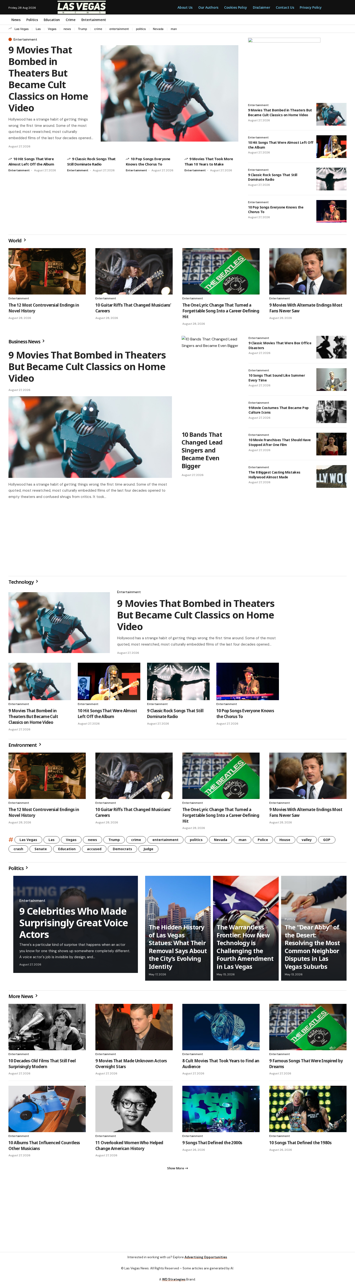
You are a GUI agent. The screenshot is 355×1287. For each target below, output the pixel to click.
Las (38, 29)
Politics (16, 870)
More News (21, 998)
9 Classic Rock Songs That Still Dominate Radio (272, 177)
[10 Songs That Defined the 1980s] (308, 1111)
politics (141, 29)
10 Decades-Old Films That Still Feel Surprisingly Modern (42, 1065)
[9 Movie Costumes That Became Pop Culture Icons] (331, 412)
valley (307, 841)
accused (94, 850)
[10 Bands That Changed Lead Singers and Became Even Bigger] (210, 382)
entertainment (119, 29)
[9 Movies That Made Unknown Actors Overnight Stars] (134, 1029)
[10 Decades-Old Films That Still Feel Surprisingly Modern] (47, 1029)
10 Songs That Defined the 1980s (300, 1144)
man (174, 29)
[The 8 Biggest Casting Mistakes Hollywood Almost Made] (331, 476)
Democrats (122, 850)
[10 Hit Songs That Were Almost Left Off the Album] (331, 146)
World (15, 240)
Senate (41, 850)
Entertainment (25, 39)
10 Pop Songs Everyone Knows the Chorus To (275, 209)
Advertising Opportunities (206, 1261)
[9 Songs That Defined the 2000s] (221, 1111)
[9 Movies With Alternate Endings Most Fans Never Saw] (308, 271)
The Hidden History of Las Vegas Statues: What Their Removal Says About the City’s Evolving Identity (178, 948)
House (284, 841)
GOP (326, 841)
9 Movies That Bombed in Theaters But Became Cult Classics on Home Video (48, 78)
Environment (23, 747)
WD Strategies (173, 1283)
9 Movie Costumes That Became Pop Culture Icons (278, 410)
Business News (24, 341)
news (67, 29)
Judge (148, 850)
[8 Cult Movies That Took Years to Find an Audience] (221, 1029)
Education (67, 850)
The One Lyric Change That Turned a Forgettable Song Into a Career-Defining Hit (220, 310)
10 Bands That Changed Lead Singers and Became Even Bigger (202, 450)
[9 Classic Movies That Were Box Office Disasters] (331, 347)
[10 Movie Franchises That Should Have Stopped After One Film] (331, 444)
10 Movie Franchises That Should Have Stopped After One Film (279, 442)
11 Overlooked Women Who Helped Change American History (129, 1147)
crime (98, 29)
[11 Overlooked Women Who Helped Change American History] (134, 1111)
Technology (21, 584)
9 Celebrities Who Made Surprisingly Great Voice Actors (73, 924)
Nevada (158, 29)
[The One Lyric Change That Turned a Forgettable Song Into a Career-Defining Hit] (221, 271)
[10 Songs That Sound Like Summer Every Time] (331, 379)
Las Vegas (21, 29)
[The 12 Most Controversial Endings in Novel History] (47, 271)
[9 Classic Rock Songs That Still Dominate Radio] (331, 179)
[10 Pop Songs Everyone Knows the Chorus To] (331, 211)
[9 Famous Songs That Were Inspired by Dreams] (308, 1029)
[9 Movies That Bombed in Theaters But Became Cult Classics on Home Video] (169, 93)
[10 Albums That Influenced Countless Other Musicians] (47, 1111)
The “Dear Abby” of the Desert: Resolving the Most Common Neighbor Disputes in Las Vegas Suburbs (312, 948)
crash (18, 850)
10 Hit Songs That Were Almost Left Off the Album (107, 715)
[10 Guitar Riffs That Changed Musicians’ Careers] (134, 271)
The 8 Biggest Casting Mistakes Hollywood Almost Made (274, 474)
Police (263, 841)
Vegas (52, 29)
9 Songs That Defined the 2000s (212, 1144)
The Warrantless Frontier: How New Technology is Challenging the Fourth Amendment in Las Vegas (245, 948)
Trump (82, 29)
